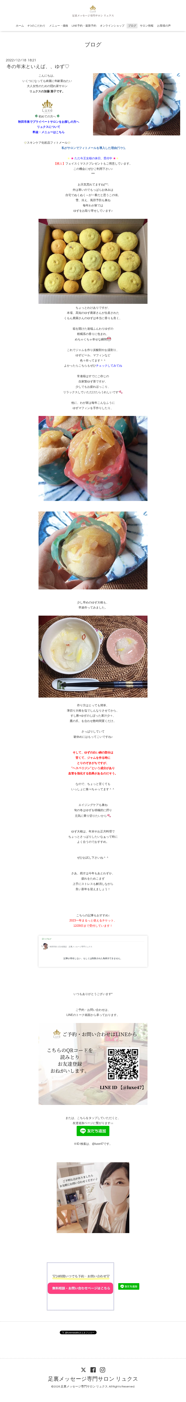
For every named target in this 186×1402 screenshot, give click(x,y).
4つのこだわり (36, 25)
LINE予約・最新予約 (84, 25)
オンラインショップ (112, 25)
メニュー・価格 (58, 25)
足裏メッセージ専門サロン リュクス (93, 1379)
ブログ (132, 25)
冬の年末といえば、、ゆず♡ (38, 66)
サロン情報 (146, 25)
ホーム (20, 25)
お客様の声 (164, 25)
